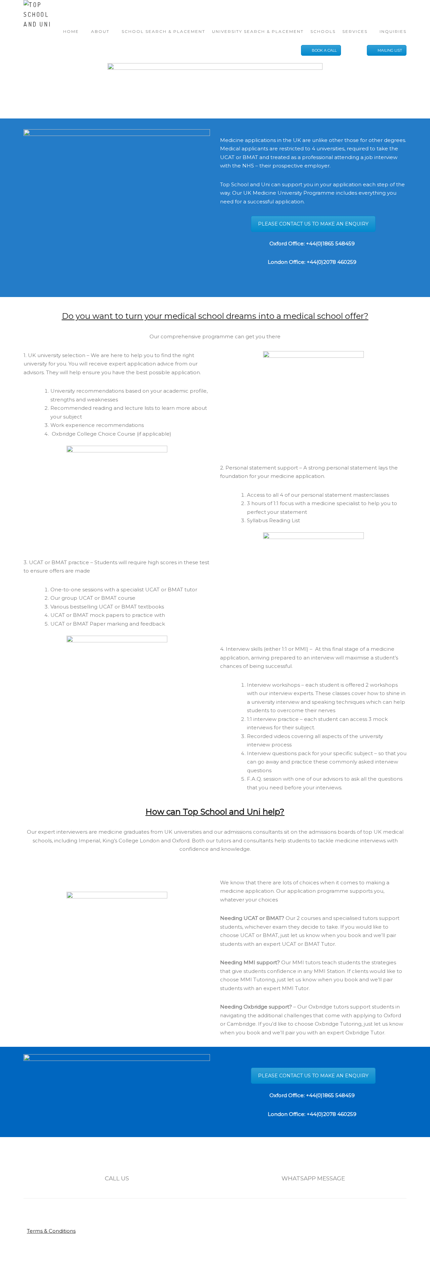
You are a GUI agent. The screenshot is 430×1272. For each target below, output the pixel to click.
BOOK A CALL (324, 50)
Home (71, 31)
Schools (323, 31)
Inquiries (393, 31)
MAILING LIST (390, 50)
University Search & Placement (258, 31)
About (100, 31)
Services (355, 31)
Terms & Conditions (51, 1231)
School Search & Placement (163, 31)
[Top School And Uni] (44, 14)
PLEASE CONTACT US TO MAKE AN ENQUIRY (313, 224)
